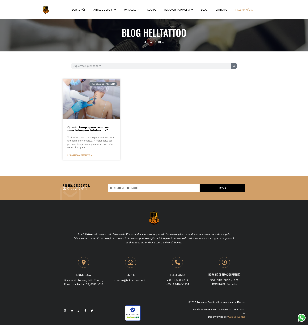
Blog (204, 9)
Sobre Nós (79, 9)
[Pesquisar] (234, 66)
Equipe (151, 9)
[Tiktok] (78, 310)
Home (148, 42)
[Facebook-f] (85, 310)
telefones (177, 275)
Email (130, 275)
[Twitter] (92, 310)
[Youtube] (71, 310)
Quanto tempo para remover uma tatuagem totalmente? (88, 128)
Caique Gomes (236, 316)
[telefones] (177, 262)
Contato (221, 9)
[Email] (130, 262)
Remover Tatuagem (177, 9)
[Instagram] (65, 310)
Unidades (130, 9)
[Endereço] (83, 262)
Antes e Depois (103, 9)
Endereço (83, 275)
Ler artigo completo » (79, 155)
